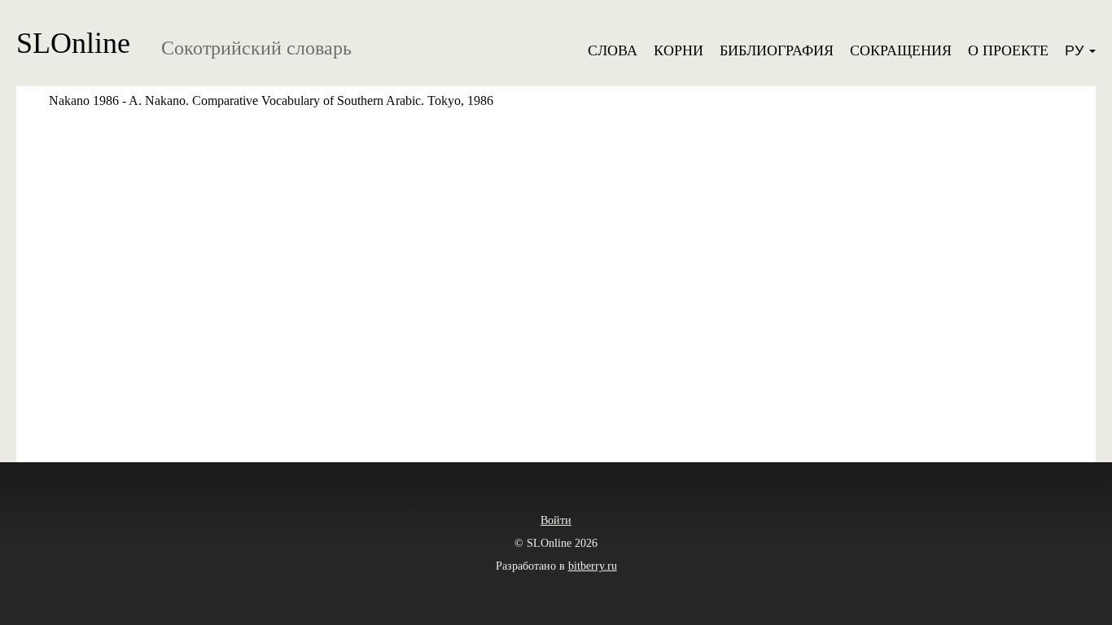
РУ (1076, 50)
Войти (556, 520)
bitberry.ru (592, 566)
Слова (612, 50)
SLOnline (73, 43)
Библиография (777, 50)
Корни (678, 50)
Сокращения (901, 50)
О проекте (1008, 50)
